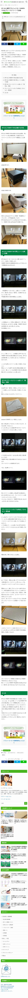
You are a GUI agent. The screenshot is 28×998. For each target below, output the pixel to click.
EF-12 (5, 752)
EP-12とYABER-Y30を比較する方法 (14, 77)
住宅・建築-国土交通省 (6, 984)
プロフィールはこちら (6, 796)
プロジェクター (20, 752)
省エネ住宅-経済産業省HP (7, 987)
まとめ (6, 92)
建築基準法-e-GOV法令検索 (7, 986)
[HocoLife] (14, 2)
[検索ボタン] (26, 2)
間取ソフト (5, 930)
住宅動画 (5, 932)
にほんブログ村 (4, 989)
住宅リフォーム (6, 946)
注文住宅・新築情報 (7, 916)
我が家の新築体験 (6, 919)
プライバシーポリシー (7, 952)
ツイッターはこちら (5, 799)
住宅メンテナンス (6, 944)
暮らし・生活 (5, 938)
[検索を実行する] (25, 803)
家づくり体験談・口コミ (8, 922)
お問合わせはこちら (5, 976)
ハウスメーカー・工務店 (8, 927)
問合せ (4, 955)
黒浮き (3, 754)
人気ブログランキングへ (6, 991)
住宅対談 (5, 935)
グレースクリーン (11, 752)
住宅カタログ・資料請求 (8, 924)
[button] (4, 44)
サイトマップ (5, 949)
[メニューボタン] (1, 2)
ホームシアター (6, 12)
